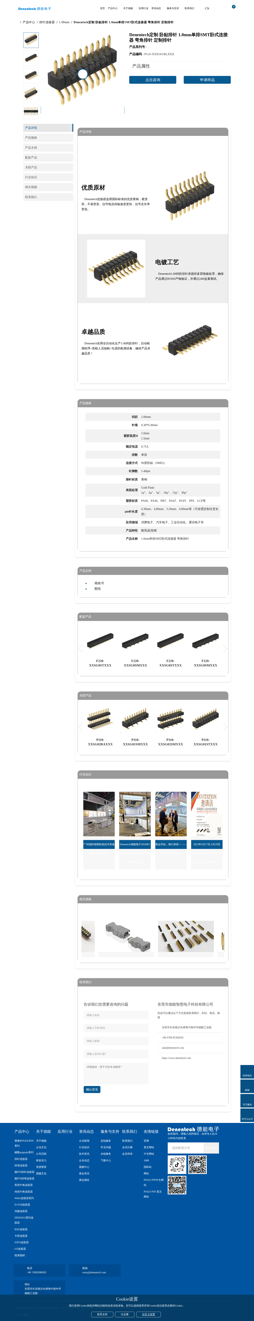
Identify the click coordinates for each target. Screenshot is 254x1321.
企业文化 (41, 1147)
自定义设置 (148, 1314)
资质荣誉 (41, 1167)
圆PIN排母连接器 (24, 1178)
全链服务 (106, 1153)
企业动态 (84, 1160)
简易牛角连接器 (24, 1185)
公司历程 (41, 1153)
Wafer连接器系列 (24, 1198)
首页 (102, 8)
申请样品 (207, 80)
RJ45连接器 (21, 1229)
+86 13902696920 (36, 1272)
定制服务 (106, 1140)
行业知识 (84, 1147)
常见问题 (106, 1147)
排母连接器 (21, 1165)
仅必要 (125, 1314)
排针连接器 (47, 22)
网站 (146, 1173)
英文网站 (149, 1147)
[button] (31, 113)
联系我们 (189, 8)
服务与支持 (173, 8)
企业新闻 (84, 1140)
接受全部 (102, 1314)
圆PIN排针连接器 (24, 1172)
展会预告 (84, 1180)
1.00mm (64, 22)
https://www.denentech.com (176, 1058)
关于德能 (128, 8)
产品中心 (113, 8)
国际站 (148, 1167)
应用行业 (143, 8)
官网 (146, 1140)
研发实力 (41, 1160)
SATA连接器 (22, 1242)
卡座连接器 (21, 1235)
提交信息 (211, 1148)
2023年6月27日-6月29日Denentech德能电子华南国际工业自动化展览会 (206, 853)
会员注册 (127, 1147)
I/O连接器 (20, 1248)
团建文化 (41, 1173)
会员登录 (127, 1153)
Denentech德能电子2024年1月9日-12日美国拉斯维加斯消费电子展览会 (135, 853)
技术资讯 (84, 1153)
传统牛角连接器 (24, 1191)
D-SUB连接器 (22, 1204)
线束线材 (20, 1255)
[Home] (17, 22)
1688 (146, 1160)
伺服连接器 (21, 1211)
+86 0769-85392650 (172, 1037)
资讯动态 (156, 8)
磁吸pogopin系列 (24, 1152)
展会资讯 (84, 1173)
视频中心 (84, 1167)
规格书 (99, 583)
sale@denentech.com (173, 1047)
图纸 (97, 589)
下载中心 (106, 1160)
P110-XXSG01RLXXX (159, 54)
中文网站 (149, 1153)
